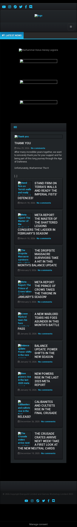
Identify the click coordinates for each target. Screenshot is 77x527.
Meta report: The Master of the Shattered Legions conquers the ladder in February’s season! (38, 224)
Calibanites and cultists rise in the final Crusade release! (37, 409)
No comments (38, 148)
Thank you (22, 143)
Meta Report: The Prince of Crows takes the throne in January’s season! (37, 289)
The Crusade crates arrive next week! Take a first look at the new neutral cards (38, 441)
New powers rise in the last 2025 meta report (47, 379)
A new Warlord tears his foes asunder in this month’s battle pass (38, 321)
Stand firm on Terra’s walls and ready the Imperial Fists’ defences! (37, 190)
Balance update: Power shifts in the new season (46, 351)
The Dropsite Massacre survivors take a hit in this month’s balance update (38, 258)
